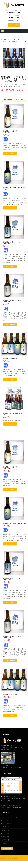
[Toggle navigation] (2, 31)
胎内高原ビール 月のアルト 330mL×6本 (14, 187)
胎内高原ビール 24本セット (10, 694)
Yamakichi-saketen (13, 858)
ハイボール (5, 830)
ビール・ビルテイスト (17, 39)
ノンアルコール (7, 827)
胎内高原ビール (6, 41)
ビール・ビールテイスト (9, 817)
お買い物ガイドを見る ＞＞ (14, 20)
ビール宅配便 (5, 39)
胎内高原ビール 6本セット (10, 358)
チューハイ (5, 833)
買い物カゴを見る (14, 25)
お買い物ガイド (7, 843)
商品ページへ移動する (10, 153)
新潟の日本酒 (6, 836)
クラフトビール (7, 820)
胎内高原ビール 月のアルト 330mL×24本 (14, 523)
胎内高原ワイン (7, 840)
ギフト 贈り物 (6, 823)
